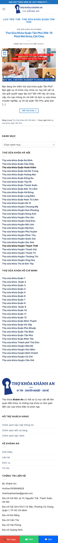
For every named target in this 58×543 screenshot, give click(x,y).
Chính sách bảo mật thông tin (18, 425)
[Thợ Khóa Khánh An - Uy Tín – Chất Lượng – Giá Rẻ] (29, 9)
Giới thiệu (7, 452)
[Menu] (3, 9)
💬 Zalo (48, 539)
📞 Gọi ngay (10, 539)
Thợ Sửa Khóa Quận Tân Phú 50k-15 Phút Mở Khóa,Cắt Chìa (29, 34)
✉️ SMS (29, 539)
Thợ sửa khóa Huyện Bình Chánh (20, 353)
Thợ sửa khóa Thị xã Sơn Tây (18, 263)
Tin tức (6, 468)
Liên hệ (6, 457)
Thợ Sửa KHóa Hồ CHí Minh (29, 29)
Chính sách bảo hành (13, 435)
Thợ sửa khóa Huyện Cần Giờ (18, 360)
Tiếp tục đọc (29, 111)
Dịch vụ (6, 462)
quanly (40, 44)
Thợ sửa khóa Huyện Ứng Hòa (18, 260)
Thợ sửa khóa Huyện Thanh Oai (19, 249)
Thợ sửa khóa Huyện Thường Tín (20, 256)
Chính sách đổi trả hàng (14, 430)
